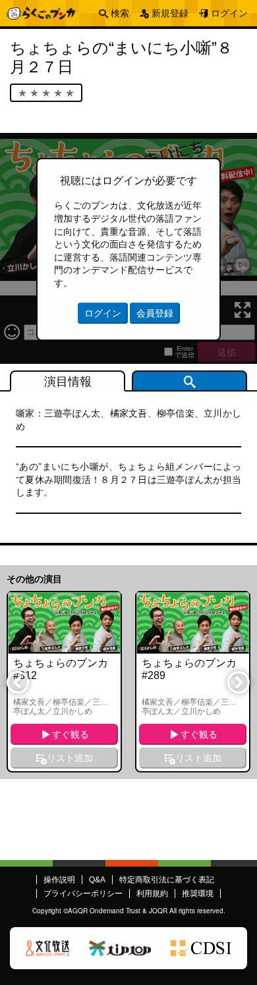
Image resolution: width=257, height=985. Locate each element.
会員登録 (154, 313)
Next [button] (237, 681)
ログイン (229, 13)
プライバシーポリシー (83, 893)
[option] (64, 682)
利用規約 (152, 893)
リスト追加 (70, 758)
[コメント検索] (189, 380)
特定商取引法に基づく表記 (166, 879)
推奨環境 (198, 893)
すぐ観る (70, 734)
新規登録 (170, 13)
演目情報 (68, 381)
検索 (120, 13)
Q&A (97, 879)
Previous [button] (17, 681)
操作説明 (59, 879)
